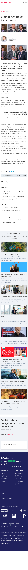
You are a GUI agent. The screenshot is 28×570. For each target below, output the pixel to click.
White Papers (4, 495)
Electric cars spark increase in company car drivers (14, 296)
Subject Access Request (6, 526)
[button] (24, 2)
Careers (2, 475)
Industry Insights (4, 491)
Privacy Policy (14, 526)
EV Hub (2, 493)
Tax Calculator (4, 496)
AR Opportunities (4, 476)
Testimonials (4, 478)
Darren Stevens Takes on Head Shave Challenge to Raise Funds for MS (11, 211)
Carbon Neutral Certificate (6, 500)
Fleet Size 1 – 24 (18, 476)
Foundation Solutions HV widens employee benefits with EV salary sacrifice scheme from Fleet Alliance (13, 191)
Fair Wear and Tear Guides (6, 498)
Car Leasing (17, 484)
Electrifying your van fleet (8, 222)
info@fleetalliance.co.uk (7, 467)
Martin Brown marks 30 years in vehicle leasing (12, 339)
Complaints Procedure (5, 525)
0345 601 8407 (11, 434)
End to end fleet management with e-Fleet (12, 219)
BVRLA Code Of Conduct (14, 523)
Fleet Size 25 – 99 (19, 478)
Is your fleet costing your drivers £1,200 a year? (13, 381)
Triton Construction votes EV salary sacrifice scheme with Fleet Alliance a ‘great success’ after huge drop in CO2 (13, 197)
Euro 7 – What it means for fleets (10, 207)
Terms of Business (22, 526)
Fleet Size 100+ (18, 480)
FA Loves (3, 481)
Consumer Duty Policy (15, 525)
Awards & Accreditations (6, 480)
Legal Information (4, 523)
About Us (3, 473)
